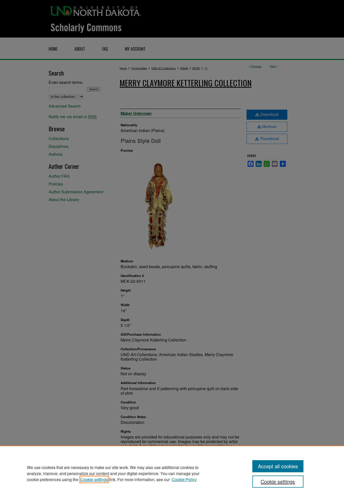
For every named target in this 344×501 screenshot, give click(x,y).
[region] (172, 473)
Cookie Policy (184, 479)
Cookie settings (94, 479)
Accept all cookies (278, 466)
